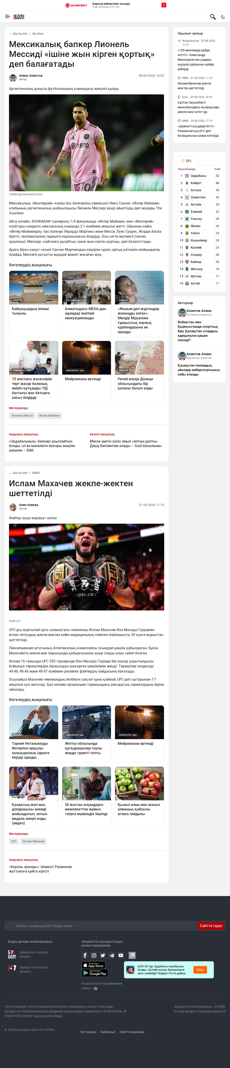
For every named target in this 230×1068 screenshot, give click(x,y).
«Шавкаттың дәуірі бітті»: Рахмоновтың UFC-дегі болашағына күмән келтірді (198, 130)
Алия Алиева (28, 505)
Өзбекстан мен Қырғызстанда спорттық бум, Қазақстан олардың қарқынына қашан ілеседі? (198, 331)
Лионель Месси (22, 415)
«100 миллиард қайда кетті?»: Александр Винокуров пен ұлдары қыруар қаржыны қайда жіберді (196, 59)
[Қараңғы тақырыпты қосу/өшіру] (223, 17)
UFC (13, 841)
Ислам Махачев (33, 841)
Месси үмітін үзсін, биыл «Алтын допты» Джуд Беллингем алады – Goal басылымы (125, 443)
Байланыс (107, 1032)
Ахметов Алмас (199, 311)
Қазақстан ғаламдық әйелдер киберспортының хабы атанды (199, 369)
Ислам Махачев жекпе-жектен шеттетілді (195, 86)
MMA (36, 473)
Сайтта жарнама (131, 1032)
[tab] (188, 160)
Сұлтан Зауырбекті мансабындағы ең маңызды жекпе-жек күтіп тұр (198, 107)
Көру (200, 969)
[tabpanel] (199, 227)
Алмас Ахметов (30, 75)
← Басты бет (18, 33)
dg (95, 988)
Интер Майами (49, 415)
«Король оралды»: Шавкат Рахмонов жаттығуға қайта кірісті (40, 869)
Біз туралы (88, 1032)
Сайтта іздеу (211, 925)
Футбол (37, 33)
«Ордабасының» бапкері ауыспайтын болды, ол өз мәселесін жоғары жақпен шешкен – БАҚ (42, 445)
